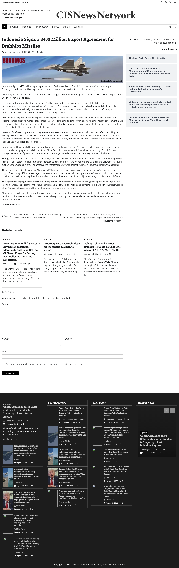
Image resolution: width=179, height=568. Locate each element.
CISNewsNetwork (96, 14)
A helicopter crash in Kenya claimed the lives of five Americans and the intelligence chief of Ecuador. (26, 520)
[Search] (174, 26)
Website (6, 351)
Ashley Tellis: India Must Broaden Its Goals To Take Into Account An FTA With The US (102, 247)
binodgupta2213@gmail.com (16, 421)
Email (68, 338)
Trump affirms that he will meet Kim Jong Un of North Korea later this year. (116, 452)
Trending (26, 27)
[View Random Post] (169, 26)
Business (78, 27)
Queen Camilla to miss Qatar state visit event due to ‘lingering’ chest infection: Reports (20, 411)
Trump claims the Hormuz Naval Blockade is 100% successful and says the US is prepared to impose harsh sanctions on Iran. (26, 497)
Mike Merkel (38, 52)
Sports (66, 27)
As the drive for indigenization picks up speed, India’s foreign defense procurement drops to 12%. (26, 474)
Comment (7, 304)
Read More (8, 439)
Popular (13, 27)
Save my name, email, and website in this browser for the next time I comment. (45, 364)
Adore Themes (118, 564)
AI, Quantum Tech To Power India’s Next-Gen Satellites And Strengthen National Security (116, 470)
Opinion (16, 204)
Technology (41, 27)
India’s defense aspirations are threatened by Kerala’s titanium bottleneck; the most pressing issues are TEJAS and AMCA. (26, 451)
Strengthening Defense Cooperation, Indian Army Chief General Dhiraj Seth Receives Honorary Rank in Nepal (116, 491)
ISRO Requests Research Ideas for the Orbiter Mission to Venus (62, 247)
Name (6, 338)
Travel (55, 27)
